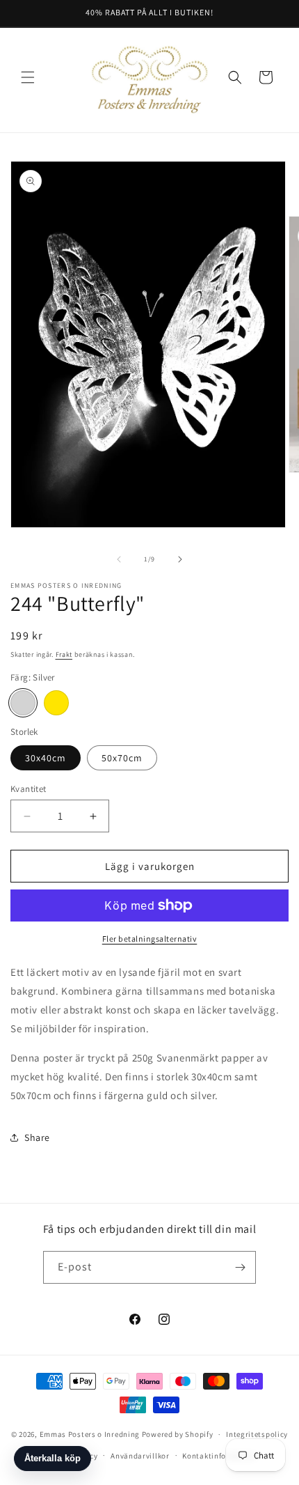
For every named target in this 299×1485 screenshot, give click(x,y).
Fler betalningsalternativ (149, 938)
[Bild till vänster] (119, 559)
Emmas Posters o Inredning (91, 1434)
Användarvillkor (140, 1456)
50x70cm (122, 758)
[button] (28, 77)
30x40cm (45, 758)
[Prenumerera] (240, 1267)
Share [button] (37, 1137)
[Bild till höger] (180, 559)
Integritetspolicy (257, 1434)
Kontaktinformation (219, 1456)
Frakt (64, 654)
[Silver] (22, 702)
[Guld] (56, 702)
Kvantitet (28, 789)
